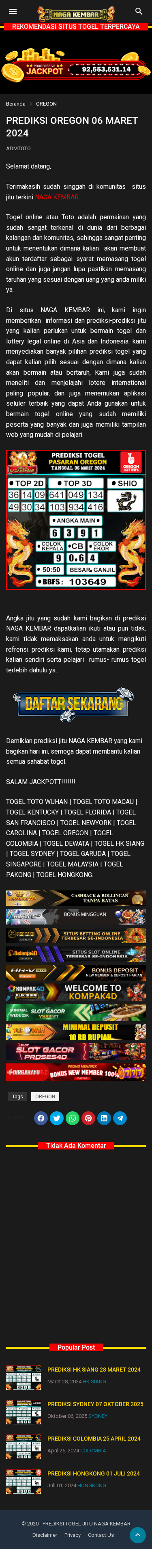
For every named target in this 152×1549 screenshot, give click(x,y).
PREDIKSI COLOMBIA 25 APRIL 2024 (94, 1438)
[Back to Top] (138, 1535)
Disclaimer (44, 1535)
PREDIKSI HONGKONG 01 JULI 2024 (93, 1473)
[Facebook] (41, 1118)
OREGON (46, 104)
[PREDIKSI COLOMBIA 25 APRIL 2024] (23, 1446)
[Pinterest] (88, 1118)
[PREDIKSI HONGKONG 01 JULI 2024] (23, 1481)
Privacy (72, 1535)
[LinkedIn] (104, 1118)
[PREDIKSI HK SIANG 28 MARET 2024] (23, 1377)
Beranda (16, 104)
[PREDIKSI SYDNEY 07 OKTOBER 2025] (23, 1412)
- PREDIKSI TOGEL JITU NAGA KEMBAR (85, 1524)
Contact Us (101, 1535)
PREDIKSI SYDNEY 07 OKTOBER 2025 (95, 1404)
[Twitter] (57, 1118)
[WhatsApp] (72, 1118)
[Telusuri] (139, 14)
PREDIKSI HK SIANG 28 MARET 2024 (94, 1369)
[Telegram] (120, 1118)
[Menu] (13, 11)
